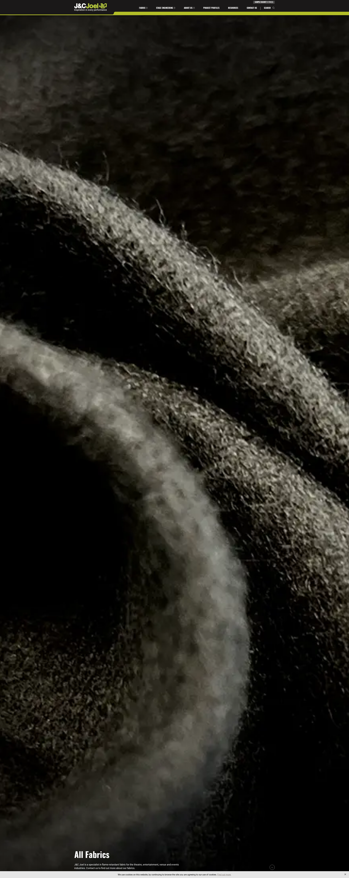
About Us (188, 8)
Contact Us (252, 8)
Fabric (142, 8)
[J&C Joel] (90, 7)
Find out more (224, 874)
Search (267, 8)
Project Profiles (211, 8)
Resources (233, 8)
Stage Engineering (164, 8)
